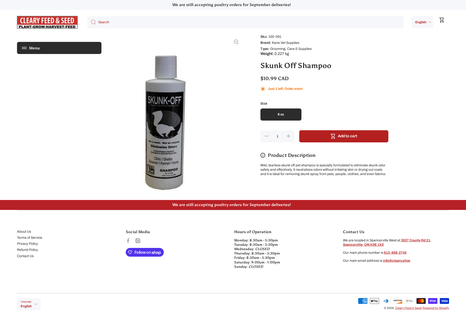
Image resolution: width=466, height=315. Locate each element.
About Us (24, 231)
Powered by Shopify (436, 308)
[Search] (91, 22)
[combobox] (245, 22)
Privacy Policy (27, 244)
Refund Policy (27, 250)
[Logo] (47, 22)
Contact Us (25, 256)
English (420, 22)
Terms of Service (29, 237)
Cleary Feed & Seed (408, 308)
